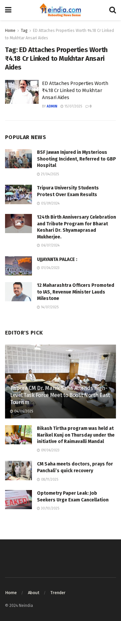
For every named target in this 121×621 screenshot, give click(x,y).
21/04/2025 (49, 174)
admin (52, 106)
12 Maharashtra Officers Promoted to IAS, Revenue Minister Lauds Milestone (75, 291)
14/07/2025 (49, 307)
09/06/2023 (49, 450)
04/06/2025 (23, 411)
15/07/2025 (73, 106)
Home (10, 30)
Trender (58, 592)
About (33, 592)
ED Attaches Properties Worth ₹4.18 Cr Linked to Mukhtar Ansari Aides (75, 90)
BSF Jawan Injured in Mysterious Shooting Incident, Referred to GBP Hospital (76, 158)
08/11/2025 (49, 480)
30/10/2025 (49, 508)
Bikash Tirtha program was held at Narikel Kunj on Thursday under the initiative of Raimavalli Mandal (76, 435)
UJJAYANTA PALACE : (57, 259)
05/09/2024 (49, 204)
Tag (24, 30)
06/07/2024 (49, 245)
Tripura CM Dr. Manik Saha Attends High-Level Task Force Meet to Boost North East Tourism (60, 395)
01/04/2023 (49, 268)
